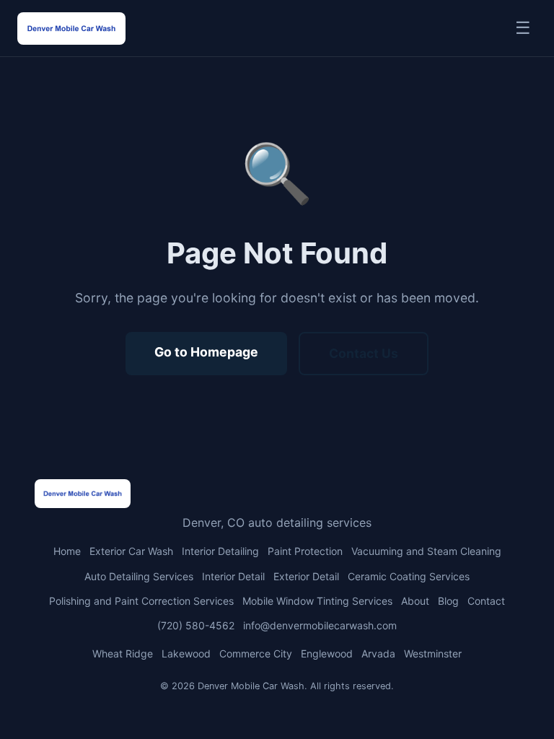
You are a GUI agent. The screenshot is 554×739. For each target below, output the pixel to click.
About (415, 601)
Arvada (378, 653)
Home (67, 551)
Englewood (327, 653)
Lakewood (186, 653)
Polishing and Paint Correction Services (141, 601)
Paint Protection (305, 551)
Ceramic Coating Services (409, 576)
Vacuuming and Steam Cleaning (426, 551)
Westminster (433, 653)
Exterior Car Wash (131, 551)
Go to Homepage (206, 351)
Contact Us (363, 353)
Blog (448, 601)
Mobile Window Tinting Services (317, 601)
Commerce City (255, 653)
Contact (486, 601)
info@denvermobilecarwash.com (320, 625)
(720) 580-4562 (195, 625)
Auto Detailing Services (138, 576)
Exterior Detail (306, 576)
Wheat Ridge (122, 653)
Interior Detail (233, 576)
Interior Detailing (220, 551)
